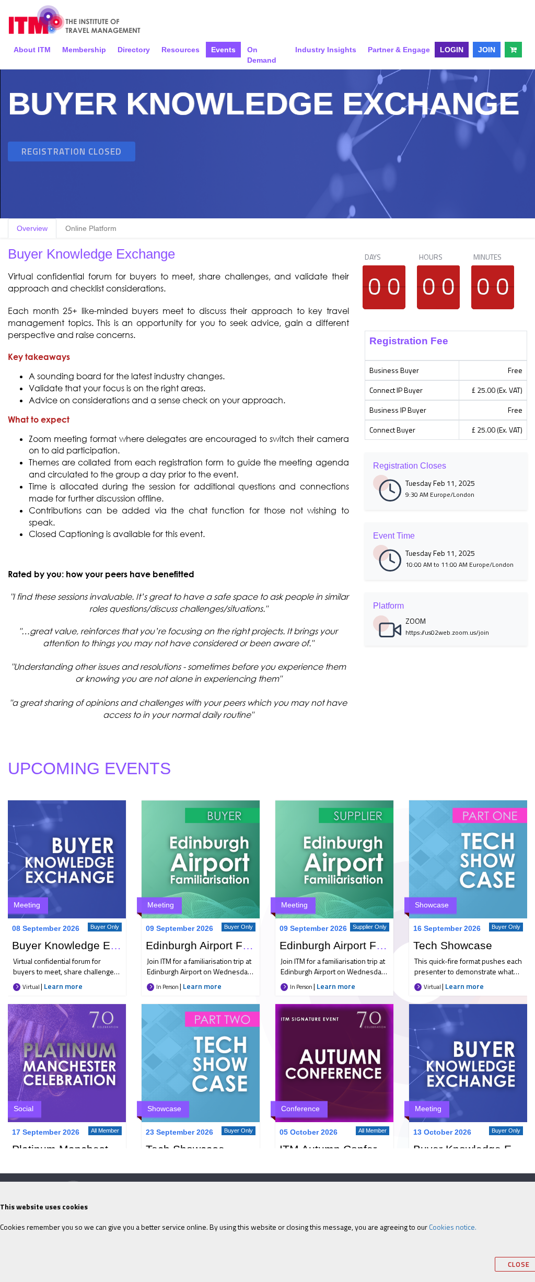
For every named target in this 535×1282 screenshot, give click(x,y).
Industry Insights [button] (325, 49)
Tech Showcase (452, 945)
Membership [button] (84, 49)
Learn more (63, 986)
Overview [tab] (32, 228)
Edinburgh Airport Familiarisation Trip (238, 945)
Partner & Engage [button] (399, 49)
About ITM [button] (32, 49)
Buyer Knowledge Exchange (82, 945)
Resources (180, 49)
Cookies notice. (452, 1226)
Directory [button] (134, 49)
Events (223, 49)
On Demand (261, 54)
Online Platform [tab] (91, 228)
